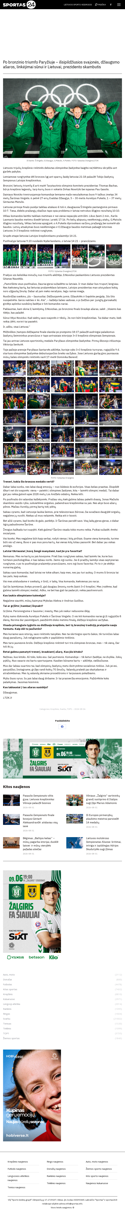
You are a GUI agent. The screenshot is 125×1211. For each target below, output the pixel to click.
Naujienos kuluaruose (97, 1183)
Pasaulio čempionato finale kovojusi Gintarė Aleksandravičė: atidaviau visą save (40, 820)
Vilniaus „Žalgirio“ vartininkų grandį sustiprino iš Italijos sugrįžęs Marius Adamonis (103, 799)
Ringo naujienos (55, 1161)
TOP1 (69, 709)
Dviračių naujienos (56, 1168)
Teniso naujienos (16, 1187)
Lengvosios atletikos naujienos (18, 1178)
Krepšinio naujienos (18, 1161)
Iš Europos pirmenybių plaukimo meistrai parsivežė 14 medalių (102, 818)
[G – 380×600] (32, 961)
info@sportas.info (74, 1203)
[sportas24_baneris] (32, 1140)
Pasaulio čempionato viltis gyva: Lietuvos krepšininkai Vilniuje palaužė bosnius (38, 799)
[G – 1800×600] (62, 777)
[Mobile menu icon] (119, 5)
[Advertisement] (62, 32)
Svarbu (63, 709)
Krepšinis (54, 709)
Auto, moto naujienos (97, 1161)
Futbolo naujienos (17, 1168)
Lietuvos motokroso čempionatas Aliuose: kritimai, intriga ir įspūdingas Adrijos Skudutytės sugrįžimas (103, 844)
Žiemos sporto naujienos (99, 1168)
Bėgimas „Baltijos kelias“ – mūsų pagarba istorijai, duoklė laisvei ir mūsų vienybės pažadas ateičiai (40, 844)
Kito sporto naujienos (97, 1175)
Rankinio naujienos (56, 1175)
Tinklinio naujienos (56, 1183)
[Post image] (11, 800)
